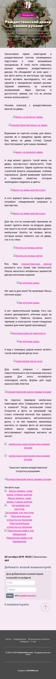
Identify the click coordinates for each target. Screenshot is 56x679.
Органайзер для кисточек (19, 512)
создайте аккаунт (27, 595)
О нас (33, 641)
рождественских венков (37, 264)
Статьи (8, 639)
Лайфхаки (24, 641)
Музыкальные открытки (39, 639)
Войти (10, 596)
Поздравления (19, 639)
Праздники (28, 15)
